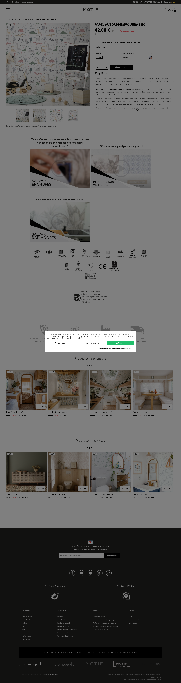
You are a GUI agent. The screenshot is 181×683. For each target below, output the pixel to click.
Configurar (60, 343)
